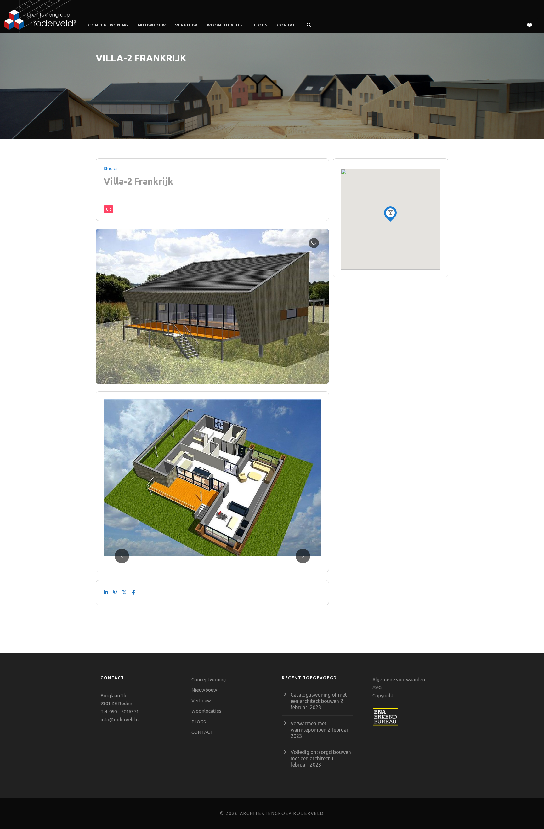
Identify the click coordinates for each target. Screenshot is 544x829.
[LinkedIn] (106, 592)
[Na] (124, 592)
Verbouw (186, 25)
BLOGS (260, 25)
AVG (377, 687)
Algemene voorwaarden (398, 679)
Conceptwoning (108, 25)
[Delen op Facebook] (133, 592)
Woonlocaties (225, 25)
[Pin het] (115, 592)
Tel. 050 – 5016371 (119, 711)
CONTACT (288, 25)
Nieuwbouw (152, 25)
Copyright (383, 695)
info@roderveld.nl (120, 719)
